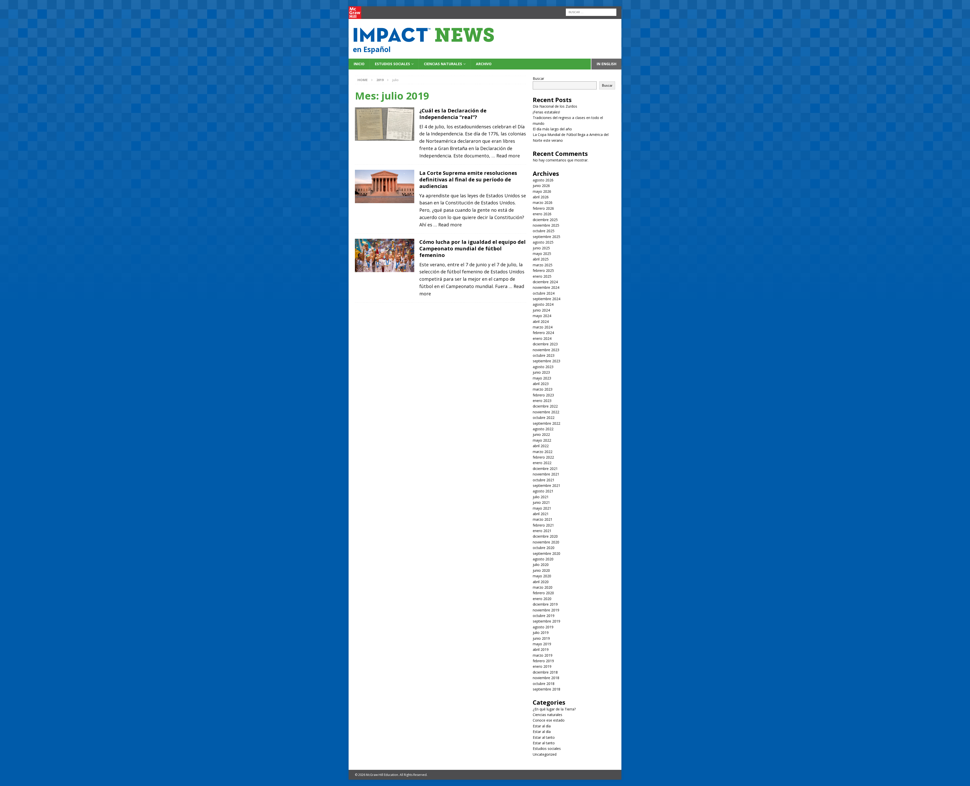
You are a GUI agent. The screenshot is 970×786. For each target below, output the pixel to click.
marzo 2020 (542, 587)
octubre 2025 (543, 230)
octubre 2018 (543, 683)
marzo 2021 (542, 519)
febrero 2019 (543, 660)
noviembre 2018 (546, 677)
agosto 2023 (543, 366)
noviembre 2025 (546, 225)
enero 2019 (542, 666)
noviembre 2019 (546, 610)
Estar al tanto (544, 737)
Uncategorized (544, 754)
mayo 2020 (542, 576)
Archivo (484, 63)
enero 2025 (542, 276)
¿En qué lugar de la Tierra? (554, 709)
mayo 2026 (542, 191)
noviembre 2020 (546, 542)
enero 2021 (542, 530)
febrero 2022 (543, 457)
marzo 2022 (542, 451)
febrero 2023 (543, 395)
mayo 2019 (542, 643)
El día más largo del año (552, 129)
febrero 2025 (543, 270)
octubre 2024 (543, 293)
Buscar (538, 78)
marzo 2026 (542, 202)
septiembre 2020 (546, 553)
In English (606, 63)
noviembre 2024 (546, 287)
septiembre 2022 (546, 423)
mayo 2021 (542, 508)
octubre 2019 (543, 615)
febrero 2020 (543, 592)
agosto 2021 (543, 491)
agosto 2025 (543, 242)
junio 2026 (541, 185)
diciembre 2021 (545, 468)
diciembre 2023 (545, 344)
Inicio (359, 63)
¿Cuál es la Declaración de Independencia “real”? (453, 114)
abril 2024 (541, 321)
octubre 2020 (543, 547)
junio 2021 (541, 502)
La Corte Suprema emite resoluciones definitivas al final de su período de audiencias (468, 179)
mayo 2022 (542, 440)
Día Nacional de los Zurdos (555, 106)
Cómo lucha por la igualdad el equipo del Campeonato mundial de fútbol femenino (472, 248)
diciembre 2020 (545, 536)
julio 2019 (541, 632)
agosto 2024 (543, 304)
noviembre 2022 (546, 412)
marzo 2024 (542, 327)
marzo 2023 (542, 389)
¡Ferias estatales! (546, 112)
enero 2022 (542, 462)
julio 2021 (541, 496)
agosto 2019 (543, 627)
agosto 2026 (543, 180)
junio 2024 (541, 310)
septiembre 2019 (546, 621)
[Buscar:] (591, 11)
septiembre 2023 (546, 361)
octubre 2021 (543, 480)
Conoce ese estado (549, 720)
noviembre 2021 (546, 474)
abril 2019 (541, 649)
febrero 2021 (543, 525)
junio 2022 (541, 434)
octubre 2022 (543, 417)
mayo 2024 (542, 315)
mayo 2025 (542, 253)
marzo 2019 (542, 655)
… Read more (506, 156)
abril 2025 (541, 259)
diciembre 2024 (545, 281)
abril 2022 (541, 445)
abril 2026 (541, 197)
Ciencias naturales (443, 63)
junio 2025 (541, 248)
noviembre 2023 (546, 349)
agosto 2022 (543, 428)
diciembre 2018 (545, 672)
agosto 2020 (543, 559)
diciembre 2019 (545, 604)
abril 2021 (541, 513)
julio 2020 (541, 564)
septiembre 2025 (546, 236)
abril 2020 (541, 581)
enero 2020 (542, 598)
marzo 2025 (542, 265)
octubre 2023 (543, 355)
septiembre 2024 (546, 298)
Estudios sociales (392, 63)
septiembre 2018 (546, 689)
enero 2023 (542, 400)
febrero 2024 (543, 332)
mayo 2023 (542, 378)
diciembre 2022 (545, 406)
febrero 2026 (543, 208)
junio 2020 (541, 570)
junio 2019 (541, 638)
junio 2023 (541, 372)
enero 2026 (542, 213)
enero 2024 (542, 338)
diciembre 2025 (545, 219)
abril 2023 (541, 383)
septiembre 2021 (546, 485)
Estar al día (542, 726)
